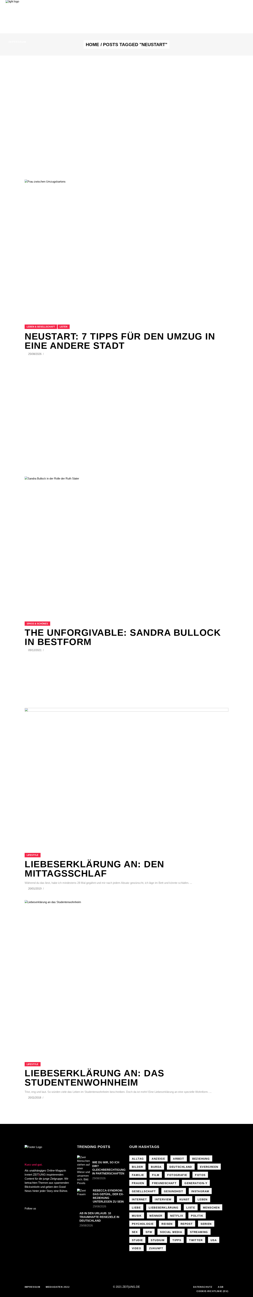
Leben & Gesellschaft (41, 326)
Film (155, 1175)
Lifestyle (32, 855)
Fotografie (177, 1175)
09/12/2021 (35, 650)
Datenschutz (202, 1287)
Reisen (167, 1223)
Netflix (176, 1215)
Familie (138, 1175)
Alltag (138, 1158)
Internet (139, 1199)
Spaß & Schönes (37, 623)
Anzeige (158, 1158)
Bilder (137, 1166)
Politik (197, 1215)
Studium (157, 1240)
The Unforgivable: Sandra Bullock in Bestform (123, 637)
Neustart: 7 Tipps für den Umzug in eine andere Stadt (120, 341)
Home (92, 45)
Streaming (199, 1232)
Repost (187, 1223)
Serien (206, 1223)
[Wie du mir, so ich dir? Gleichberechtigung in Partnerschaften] (83, 1170)
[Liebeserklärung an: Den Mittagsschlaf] (126, 776)
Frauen (138, 1183)
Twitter (196, 1240)
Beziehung (201, 1158)
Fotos (200, 1175)
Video (136, 1248)
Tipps (176, 1240)
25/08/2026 (35, 353)
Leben (203, 1199)
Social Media (171, 1232)
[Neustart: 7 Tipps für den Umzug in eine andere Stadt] (126, 247)
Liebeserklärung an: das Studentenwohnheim (94, 1078)
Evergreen (209, 1166)
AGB (221, 1287)
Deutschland (180, 1166)
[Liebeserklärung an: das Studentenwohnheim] (126, 976)
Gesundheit (173, 1191)
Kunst (184, 1199)
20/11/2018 (35, 1097)
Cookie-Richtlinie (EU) (212, 1291)
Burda (156, 1166)
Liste (190, 1207)
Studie (137, 1240)
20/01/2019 (35, 888)
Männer (155, 1215)
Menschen (211, 1207)
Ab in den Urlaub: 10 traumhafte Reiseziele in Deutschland (99, 1217)
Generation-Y (195, 1183)
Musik (137, 1215)
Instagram (200, 1191)
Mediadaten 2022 (58, 1287)
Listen (63, 326)
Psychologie (143, 1223)
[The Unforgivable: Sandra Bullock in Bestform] (126, 544)
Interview (163, 1199)
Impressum (32, 1287)
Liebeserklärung (163, 1207)
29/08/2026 (99, 1178)
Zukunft (156, 1248)
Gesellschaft (144, 1191)
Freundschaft (164, 1183)
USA (214, 1240)
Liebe (136, 1207)
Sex (135, 1232)
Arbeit (178, 1158)
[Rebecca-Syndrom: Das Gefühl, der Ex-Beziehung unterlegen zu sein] (83, 1193)
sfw (149, 1232)
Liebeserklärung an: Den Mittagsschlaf (94, 869)
